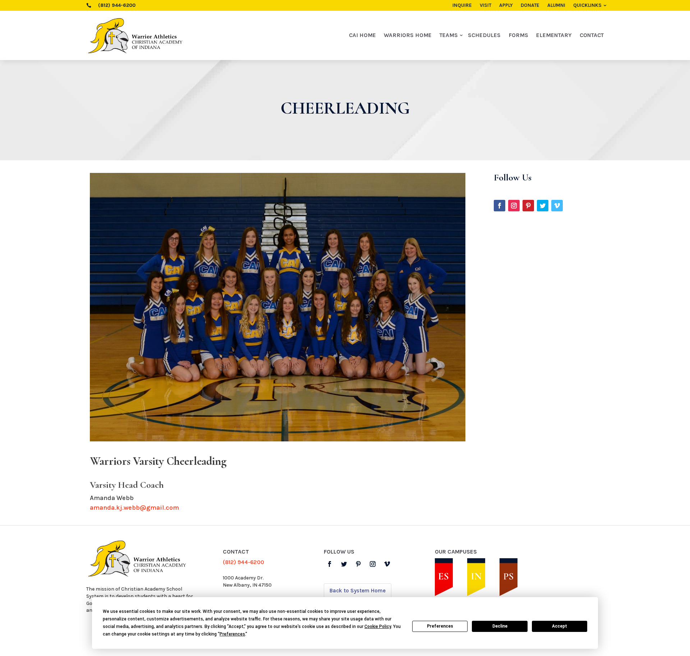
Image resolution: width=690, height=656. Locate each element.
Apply (506, 5)
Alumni (556, 5)
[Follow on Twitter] (542, 205)
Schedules (484, 35)
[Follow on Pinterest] (528, 205)
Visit (485, 5)
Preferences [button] (232, 634)
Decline (499, 626)
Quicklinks (587, 5)
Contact (592, 35)
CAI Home (362, 35)
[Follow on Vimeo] (557, 205)
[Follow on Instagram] (514, 205)
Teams (449, 35)
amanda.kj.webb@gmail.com (134, 508)
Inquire (462, 5)
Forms (518, 35)
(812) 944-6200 (243, 562)
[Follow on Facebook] (499, 205)
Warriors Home (408, 35)
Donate (530, 5)
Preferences (440, 626)
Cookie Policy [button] (377, 626)
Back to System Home (358, 590)
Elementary (554, 35)
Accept (559, 626)
